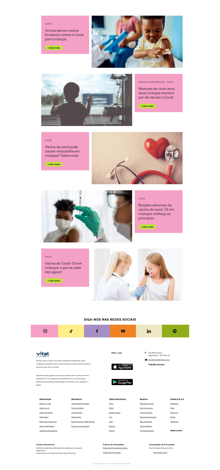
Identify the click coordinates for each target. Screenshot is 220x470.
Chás (172, 408)
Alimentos (174, 403)
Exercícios (174, 413)
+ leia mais (54, 47)
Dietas (172, 417)
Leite (111, 422)
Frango (112, 431)
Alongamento (76, 413)
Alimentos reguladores (48, 431)
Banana (112, 426)
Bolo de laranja (146, 422)
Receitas (144, 399)
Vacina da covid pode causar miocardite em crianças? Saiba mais (62, 151)
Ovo (110, 417)
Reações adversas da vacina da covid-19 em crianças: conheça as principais (156, 211)
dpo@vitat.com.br (160, 452)
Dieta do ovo (44, 408)
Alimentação (45, 399)
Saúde (48, 24)
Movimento (76, 399)
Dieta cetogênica (46, 413)
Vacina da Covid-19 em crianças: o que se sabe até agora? (63, 267)
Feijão (111, 408)
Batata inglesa (114, 413)
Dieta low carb (45, 403)
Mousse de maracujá (148, 417)
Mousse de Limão (147, 403)
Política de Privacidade (112, 452)
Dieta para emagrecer (48, 422)
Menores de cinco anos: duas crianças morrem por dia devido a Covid (157, 92)
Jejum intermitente (46, 426)
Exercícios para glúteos (80, 426)
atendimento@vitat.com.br (159, 360)
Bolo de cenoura (146, 408)
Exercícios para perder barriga (83, 422)
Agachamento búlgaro (80, 403)
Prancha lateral (77, 408)
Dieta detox (44, 417)
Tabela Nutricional (117, 399)
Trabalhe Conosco (156, 364)
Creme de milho (146, 413)
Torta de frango (146, 426)
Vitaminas (174, 422)
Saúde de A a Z (177, 399)
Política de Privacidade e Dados (115, 448)
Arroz (111, 403)
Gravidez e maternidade (152, 82)
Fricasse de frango (147, 431)
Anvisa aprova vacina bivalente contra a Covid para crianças (64, 34)
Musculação (76, 417)
